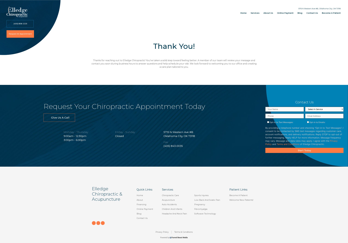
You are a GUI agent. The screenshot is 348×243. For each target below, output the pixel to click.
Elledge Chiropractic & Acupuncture (107, 194)
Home (243, 13)
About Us (268, 13)
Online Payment (285, 13)
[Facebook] (94, 223)
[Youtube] (103, 223)
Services (255, 13)
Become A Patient (331, 13)
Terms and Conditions (288, 144)
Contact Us (312, 13)
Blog (300, 13)
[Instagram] (98, 223)
